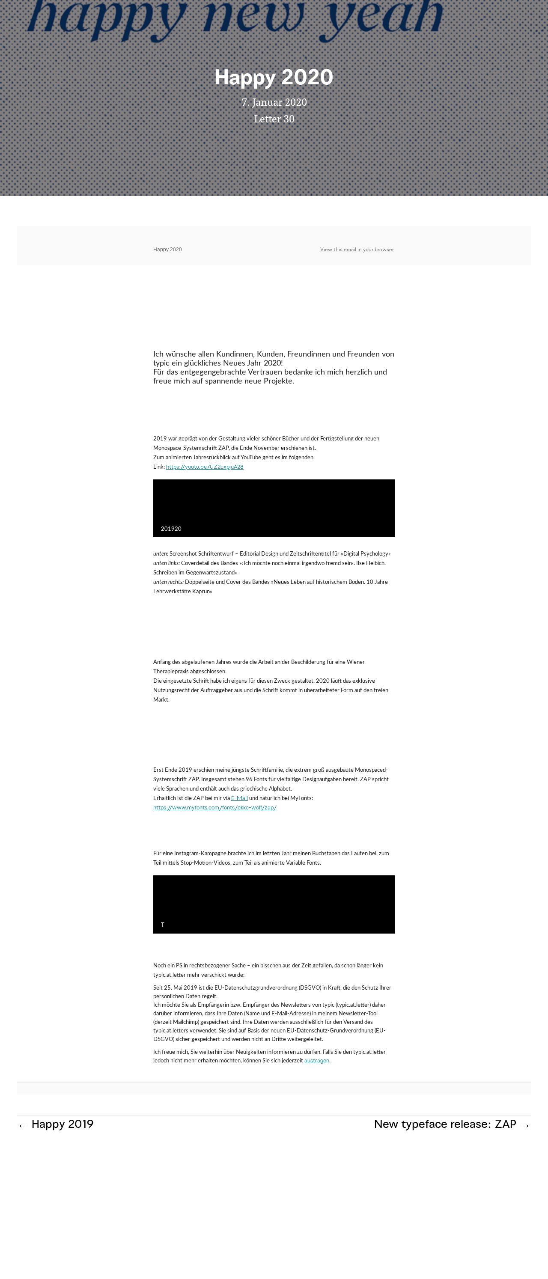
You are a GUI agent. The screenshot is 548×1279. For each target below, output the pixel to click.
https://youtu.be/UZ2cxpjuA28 (205, 467)
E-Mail (239, 798)
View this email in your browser (357, 250)
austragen (316, 1061)
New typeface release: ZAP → (452, 1125)
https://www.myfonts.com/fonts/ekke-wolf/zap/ (215, 808)
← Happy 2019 (55, 1125)
